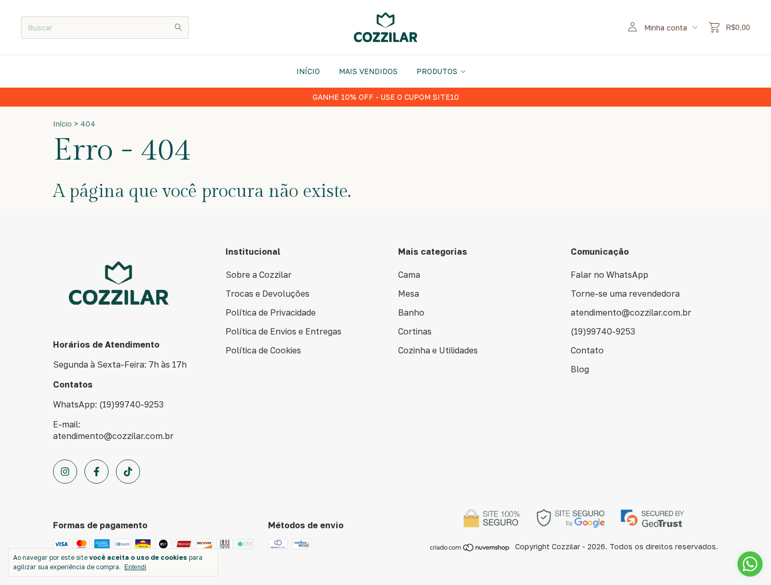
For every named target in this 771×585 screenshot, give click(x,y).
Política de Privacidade (271, 312)
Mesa (408, 293)
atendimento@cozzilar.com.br (631, 312)
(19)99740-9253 (603, 331)
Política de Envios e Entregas (283, 331)
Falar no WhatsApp (609, 274)
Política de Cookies (263, 350)
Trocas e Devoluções (267, 293)
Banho (411, 312)
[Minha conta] (632, 27)
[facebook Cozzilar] (96, 471)
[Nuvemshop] (470, 549)
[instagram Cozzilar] (65, 471)
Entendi (135, 567)
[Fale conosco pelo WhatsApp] (750, 564)
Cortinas (415, 331)
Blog (580, 369)
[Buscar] (178, 27)
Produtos (436, 71)
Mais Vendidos (368, 71)
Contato (587, 350)
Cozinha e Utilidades (438, 350)
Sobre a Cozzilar (259, 274)
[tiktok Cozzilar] (128, 471)
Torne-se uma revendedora (625, 293)
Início (308, 71)
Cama (409, 274)
